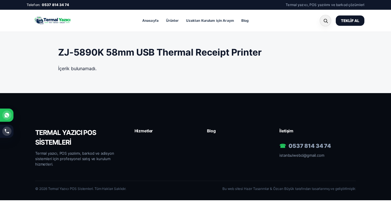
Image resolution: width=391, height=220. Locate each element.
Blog (245, 20)
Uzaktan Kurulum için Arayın (210, 20)
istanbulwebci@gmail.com (301, 155)
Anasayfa (150, 20)
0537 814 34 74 (55, 5)
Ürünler (172, 20)
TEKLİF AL (350, 20)
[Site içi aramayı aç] (325, 20)
